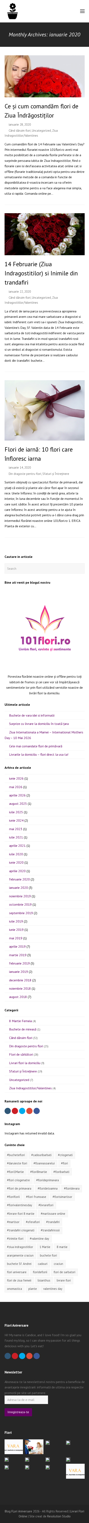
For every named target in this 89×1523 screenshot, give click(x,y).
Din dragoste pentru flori (25, 474)
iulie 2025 (16, 812)
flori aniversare (16, 1272)
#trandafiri (53, 1222)
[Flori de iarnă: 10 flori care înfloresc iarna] (45, 438)
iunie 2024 (16, 820)
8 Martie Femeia (20, 1021)
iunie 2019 (16, 929)
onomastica (14, 1289)
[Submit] (80, 568)
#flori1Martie (15, 1172)
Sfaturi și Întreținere (55, 474)
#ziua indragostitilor (20, 1247)
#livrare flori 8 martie (20, 1214)
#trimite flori (15, 1239)
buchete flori (48, 1255)
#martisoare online (53, 1214)
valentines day (52, 1289)
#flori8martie (38, 1172)
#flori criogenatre (18, 1180)
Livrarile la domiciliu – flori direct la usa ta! (38, 754)
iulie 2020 (16, 854)
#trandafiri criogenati (20, 1230)
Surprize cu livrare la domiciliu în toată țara (39, 724)
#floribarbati (61, 1172)
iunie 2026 (16, 778)
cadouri (42, 1264)
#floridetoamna (48, 1188)
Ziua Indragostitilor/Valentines (30, 1088)
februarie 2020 (19, 879)
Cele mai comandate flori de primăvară (35, 746)
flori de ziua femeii (19, 1280)
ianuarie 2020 (18, 887)
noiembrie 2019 (20, 896)
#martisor (13, 1222)
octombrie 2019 (20, 904)
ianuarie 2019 (18, 972)
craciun (58, 1264)
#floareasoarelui (44, 1163)
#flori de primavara (19, 1188)
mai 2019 (15, 938)
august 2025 (18, 803)
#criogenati (65, 1155)
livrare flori (64, 1280)
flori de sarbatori (64, 1272)
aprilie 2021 (17, 845)
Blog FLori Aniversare (18, 1511)
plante (32, 1289)
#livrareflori (45, 1205)
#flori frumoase (36, 1197)
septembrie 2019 (21, 913)
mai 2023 (15, 829)
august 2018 (18, 997)
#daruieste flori (17, 1163)
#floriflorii (13, 1197)
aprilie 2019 (17, 946)
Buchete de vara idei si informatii (31, 715)
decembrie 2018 (20, 980)
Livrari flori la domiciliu (24, 1063)
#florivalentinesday (19, 1205)
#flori (64, 1163)
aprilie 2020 (17, 871)
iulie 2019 (16, 921)
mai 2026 (15, 787)
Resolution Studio (59, 1516)
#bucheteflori (16, 1155)
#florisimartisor (62, 1197)
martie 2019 (17, 955)
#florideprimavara (47, 1180)
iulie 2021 (16, 837)
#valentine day (39, 1239)
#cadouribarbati (41, 1155)
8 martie (62, 1247)
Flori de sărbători (21, 1054)
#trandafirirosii (50, 1230)
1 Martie (45, 1247)
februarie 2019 (19, 963)
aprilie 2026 (17, 795)
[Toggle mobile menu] (82, 11)
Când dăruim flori (20, 130)
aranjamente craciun (20, 1255)
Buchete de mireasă (22, 1029)
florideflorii (40, 1272)
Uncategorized (41, 130)
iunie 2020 (16, 862)
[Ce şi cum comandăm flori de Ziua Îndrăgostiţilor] (45, 95)
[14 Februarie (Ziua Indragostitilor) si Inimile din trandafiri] (45, 252)
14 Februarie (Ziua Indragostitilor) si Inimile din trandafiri (41, 273)
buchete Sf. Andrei (19, 1264)
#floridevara (71, 1188)
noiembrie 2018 (20, 988)
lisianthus (44, 1280)
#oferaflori (33, 1222)
